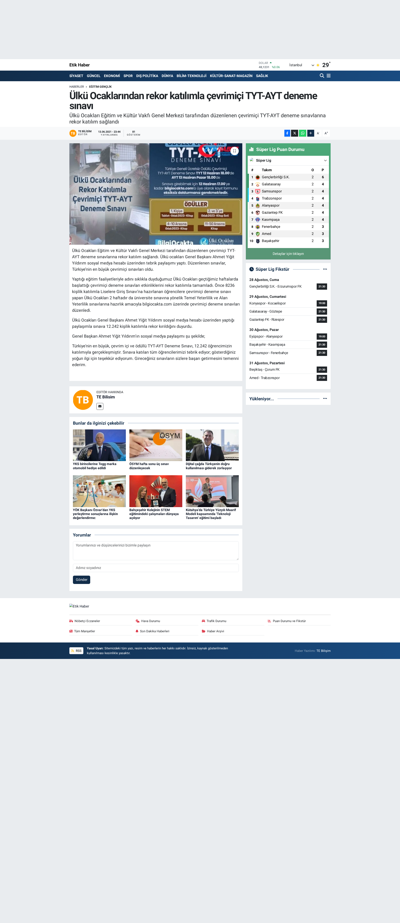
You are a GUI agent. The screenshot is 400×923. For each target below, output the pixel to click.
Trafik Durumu (216, 621)
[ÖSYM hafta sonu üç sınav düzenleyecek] (155, 445)
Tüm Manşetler (84, 631)
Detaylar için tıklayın (288, 254)
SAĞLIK (262, 76)
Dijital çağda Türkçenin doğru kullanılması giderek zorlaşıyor (209, 466)
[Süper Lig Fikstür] (325, 269)
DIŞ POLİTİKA (147, 76)
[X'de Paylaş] (294, 133)
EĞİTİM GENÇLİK (100, 86)
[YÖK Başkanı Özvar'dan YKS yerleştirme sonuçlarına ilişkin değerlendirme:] (99, 491)
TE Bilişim (323, 651)
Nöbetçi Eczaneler (87, 621)
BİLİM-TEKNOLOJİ (191, 76)
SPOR (128, 76)
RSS (78, 651)
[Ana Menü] (328, 75)
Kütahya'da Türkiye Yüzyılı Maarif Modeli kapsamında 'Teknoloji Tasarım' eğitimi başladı (211, 514)
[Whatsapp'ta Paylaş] (302, 133)
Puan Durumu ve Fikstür (289, 621)
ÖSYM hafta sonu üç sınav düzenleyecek (149, 466)
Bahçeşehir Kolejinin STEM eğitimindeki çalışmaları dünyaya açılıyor (154, 514)
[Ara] (322, 75)
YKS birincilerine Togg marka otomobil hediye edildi (94, 466)
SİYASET (76, 76)
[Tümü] (325, 399)
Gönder (82, 579)
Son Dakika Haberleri (154, 631)
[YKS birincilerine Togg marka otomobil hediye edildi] (99, 445)
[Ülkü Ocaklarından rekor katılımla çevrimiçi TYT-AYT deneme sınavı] (155, 194)
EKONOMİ (112, 76)
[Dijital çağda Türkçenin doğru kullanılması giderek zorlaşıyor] (212, 445)
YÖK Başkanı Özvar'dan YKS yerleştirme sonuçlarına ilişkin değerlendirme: (95, 514)
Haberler (76, 86)
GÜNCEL (93, 76)
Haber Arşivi (215, 631)
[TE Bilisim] (83, 399)
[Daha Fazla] (310, 133)
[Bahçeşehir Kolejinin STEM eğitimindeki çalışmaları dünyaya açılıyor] (155, 491)
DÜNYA (167, 76)
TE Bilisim (105, 396)
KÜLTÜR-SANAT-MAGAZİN (231, 76)
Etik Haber (79, 64)
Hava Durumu (150, 621)
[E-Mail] (99, 406)
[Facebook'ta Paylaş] (287, 133)
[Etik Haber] (79, 606)
